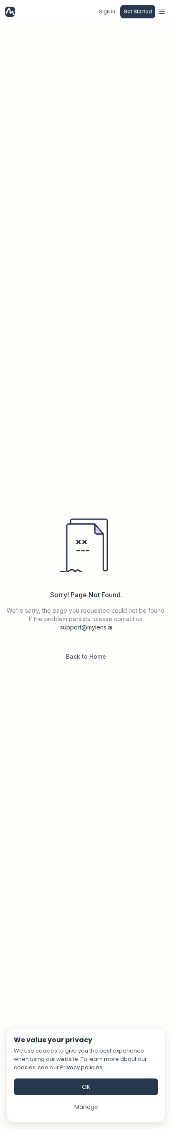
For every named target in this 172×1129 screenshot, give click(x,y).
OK (86, 1087)
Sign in (107, 11)
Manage (86, 1107)
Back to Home (86, 656)
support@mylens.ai (86, 627)
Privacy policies (81, 1067)
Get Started (138, 11)
